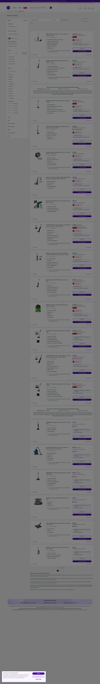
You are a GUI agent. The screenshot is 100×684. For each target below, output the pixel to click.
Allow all (38, 673)
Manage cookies (38, 679)
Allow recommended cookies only (38, 676)
